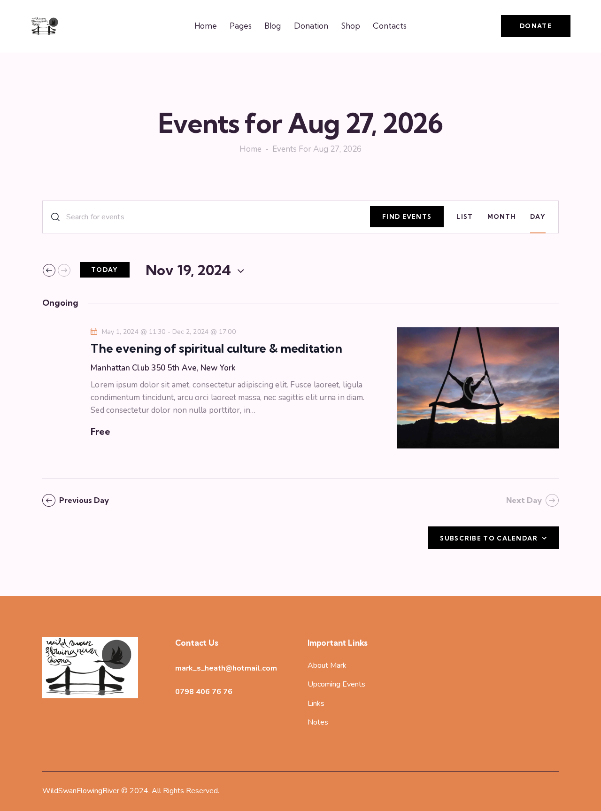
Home (250, 149)
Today (104, 269)
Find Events (406, 216)
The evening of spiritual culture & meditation (216, 348)
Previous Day (84, 500)
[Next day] (64, 270)
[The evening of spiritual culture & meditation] (478, 387)
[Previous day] (49, 270)
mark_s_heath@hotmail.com (226, 668)
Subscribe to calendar (489, 538)
